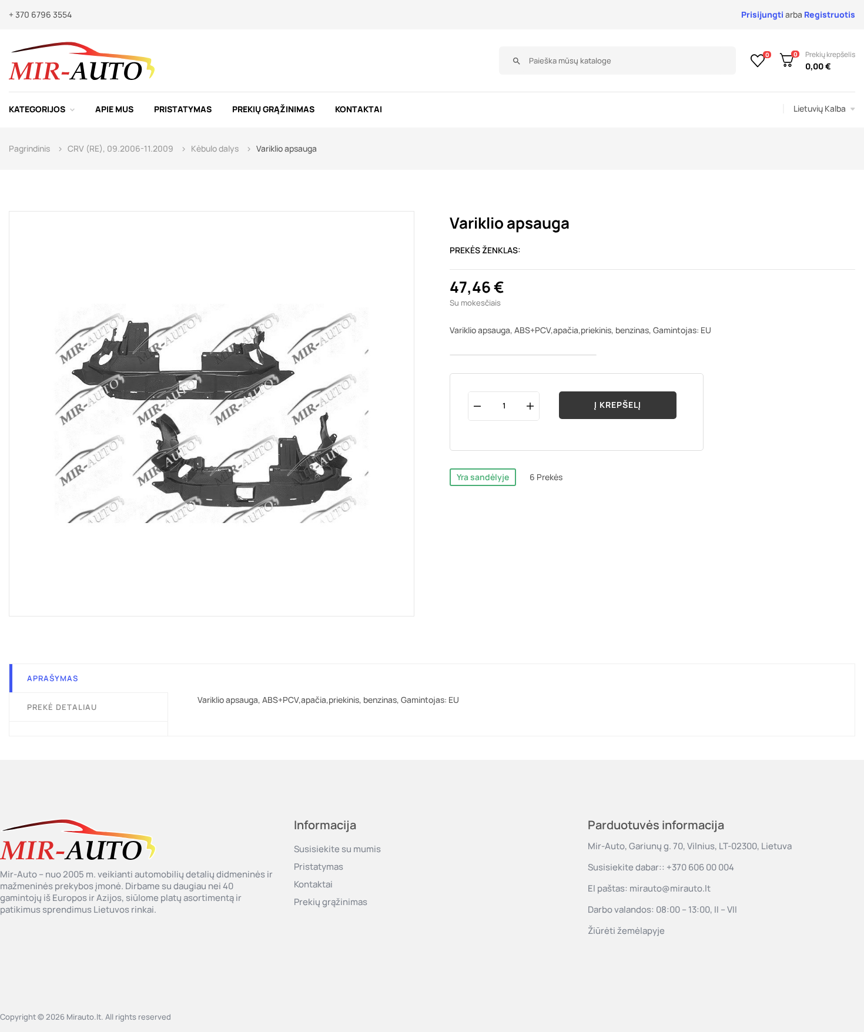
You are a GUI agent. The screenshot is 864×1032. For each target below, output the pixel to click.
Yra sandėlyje (483, 477)
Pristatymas (318, 866)
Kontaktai (313, 884)
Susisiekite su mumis (337, 849)
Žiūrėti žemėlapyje (626, 930)
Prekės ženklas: (485, 250)
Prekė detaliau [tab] (62, 707)
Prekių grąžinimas (330, 902)
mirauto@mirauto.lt (670, 888)
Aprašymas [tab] (52, 678)
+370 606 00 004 (700, 867)
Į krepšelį (617, 404)
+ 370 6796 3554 (40, 14)
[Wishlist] (758, 60)
